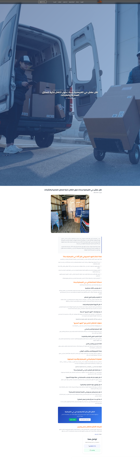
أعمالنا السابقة (71, 2)
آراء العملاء (65, 2)
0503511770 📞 (92, 446)
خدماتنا (77, 2)
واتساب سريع (72, 419)
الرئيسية (82, 2)
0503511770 (41, 2)
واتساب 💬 (92, 450)
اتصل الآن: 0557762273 (84, 419)
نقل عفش (96, 434)
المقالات (59, 2)
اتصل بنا (54, 2)
